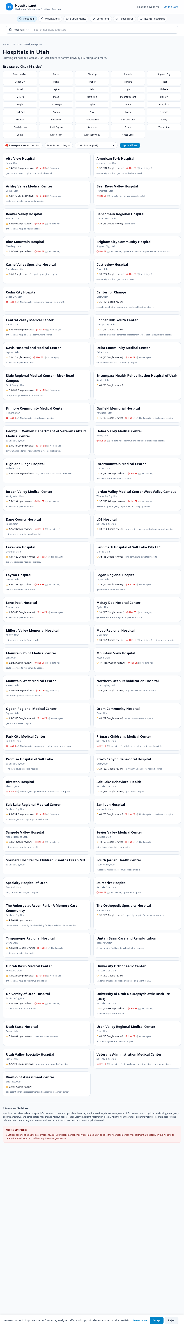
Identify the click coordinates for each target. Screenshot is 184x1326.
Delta (56, 81)
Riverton (20, 119)
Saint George (92, 119)
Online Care (171, 6)
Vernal (20, 134)
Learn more (140, 1320)
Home (6, 44)
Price (92, 112)
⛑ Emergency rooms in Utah (22, 145)
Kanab (20, 89)
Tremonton (163, 127)
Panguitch (164, 104)
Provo (128, 112)
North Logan (56, 104)
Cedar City (20, 81)
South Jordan (20, 127)
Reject (171, 1320)
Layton (56, 89)
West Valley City (92, 134)
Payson (56, 112)
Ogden (92, 104)
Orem (128, 104)
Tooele (128, 127)
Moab (56, 96)
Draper (92, 81)
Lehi (92, 89)
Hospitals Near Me (148, 6)
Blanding (92, 74)
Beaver (56, 74)
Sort (79, 145)
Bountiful (127, 74)
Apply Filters (130, 145)
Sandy (164, 119)
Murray (164, 96)
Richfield (164, 112)
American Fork (20, 74)
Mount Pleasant (128, 96)
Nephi (20, 104)
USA (13, 44)
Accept (157, 1320)
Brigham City (163, 74)
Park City (20, 112)
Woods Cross (128, 134)
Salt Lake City (128, 119)
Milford (20, 96)
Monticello (92, 96)
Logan (128, 89)
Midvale (164, 89)
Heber (164, 81)
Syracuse (92, 127)
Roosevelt (56, 119)
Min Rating (53, 145)
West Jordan (56, 134)
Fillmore (128, 81)
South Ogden (56, 127)
